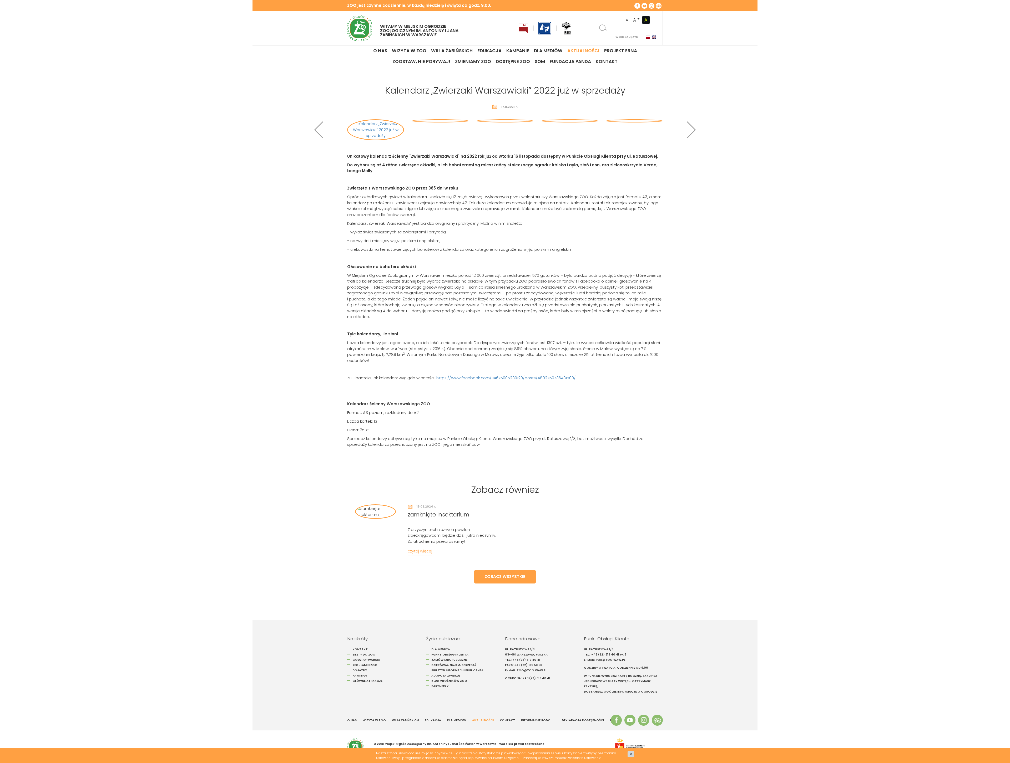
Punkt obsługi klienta (449, 654)
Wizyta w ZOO (374, 720)
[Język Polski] (648, 37)
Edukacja (489, 51)
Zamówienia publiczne (449, 660)
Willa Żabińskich (452, 51)
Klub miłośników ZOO (449, 681)
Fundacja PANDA (570, 61)
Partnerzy (439, 686)
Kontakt (607, 61)
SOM (540, 61)
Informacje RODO (536, 720)
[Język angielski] (654, 37)
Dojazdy (359, 670)
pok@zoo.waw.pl (611, 660)
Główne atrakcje (367, 681)
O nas (380, 51)
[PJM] (544, 28)
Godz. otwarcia (366, 660)
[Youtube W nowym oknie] (644, 5)
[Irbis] (566, 28)
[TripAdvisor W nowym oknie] (658, 5)
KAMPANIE (517, 51)
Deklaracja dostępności (583, 720)
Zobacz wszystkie (505, 576)
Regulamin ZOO (364, 665)
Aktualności (583, 51)
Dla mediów (548, 51)
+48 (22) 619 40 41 (526, 660)
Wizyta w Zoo (409, 51)
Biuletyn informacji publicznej (457, 670)
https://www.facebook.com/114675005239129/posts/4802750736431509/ (506, 378)
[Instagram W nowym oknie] (651, 5)
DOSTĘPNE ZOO (513, 61)
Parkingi (359, 675)
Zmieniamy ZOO (473, 61)
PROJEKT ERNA (620, 51)
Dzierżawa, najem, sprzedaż (453, 665)
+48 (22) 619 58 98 (528, 665)
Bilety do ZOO (363, 654)
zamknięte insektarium (438, 514)
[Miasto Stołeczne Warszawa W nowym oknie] (636, 746)
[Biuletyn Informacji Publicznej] (523, 28)
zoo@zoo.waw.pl (532, 670)
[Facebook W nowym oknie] (637, 5)
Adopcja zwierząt (446, 675)
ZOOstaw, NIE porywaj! (421, 61)
